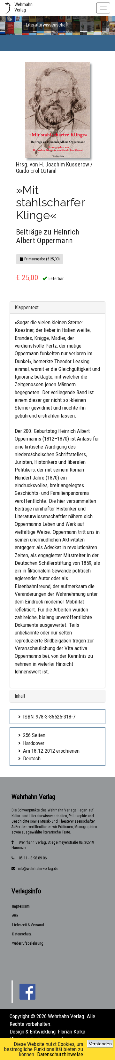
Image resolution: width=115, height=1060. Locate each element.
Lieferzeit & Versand (28, 925)
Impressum (21, 906)
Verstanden (100, 1043)
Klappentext (27, 307)
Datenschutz (22, 934)
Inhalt (20, 696)
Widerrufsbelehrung (27, 943)
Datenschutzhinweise (60, 1054)
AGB (15, 915)
